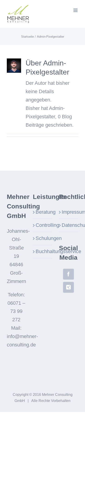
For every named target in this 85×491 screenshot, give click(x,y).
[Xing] (68, 287)
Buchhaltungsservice (43, 251)
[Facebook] (68, 274)
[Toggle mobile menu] (75, 10)
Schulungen (43, 238)
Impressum (69, 212)
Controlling (43, 225)
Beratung (43, 212)
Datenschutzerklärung (69, 225)
